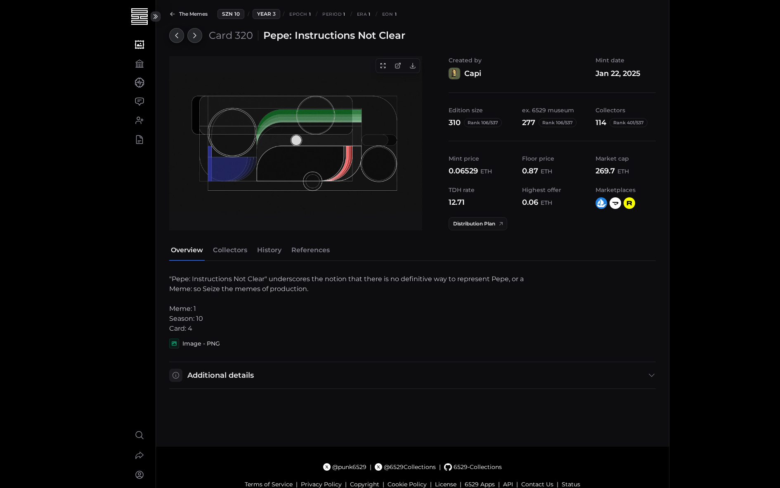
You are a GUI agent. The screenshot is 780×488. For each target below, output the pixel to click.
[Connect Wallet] (139, 475)
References (310, 250)
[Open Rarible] (629, 203)
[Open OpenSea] (601, 203)
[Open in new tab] (397, 65)
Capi (472, 73)
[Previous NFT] (176, 35)
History (269, 250)
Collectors (230, 250)
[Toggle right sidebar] (156, 16)
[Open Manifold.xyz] (615, 203)
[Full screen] (383, 65)
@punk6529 (349, 467)
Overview (187, 250)
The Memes (193, 14)
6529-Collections (477, 467)
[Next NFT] (194, 35)
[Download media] (412, 65)
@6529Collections (410, 467)
